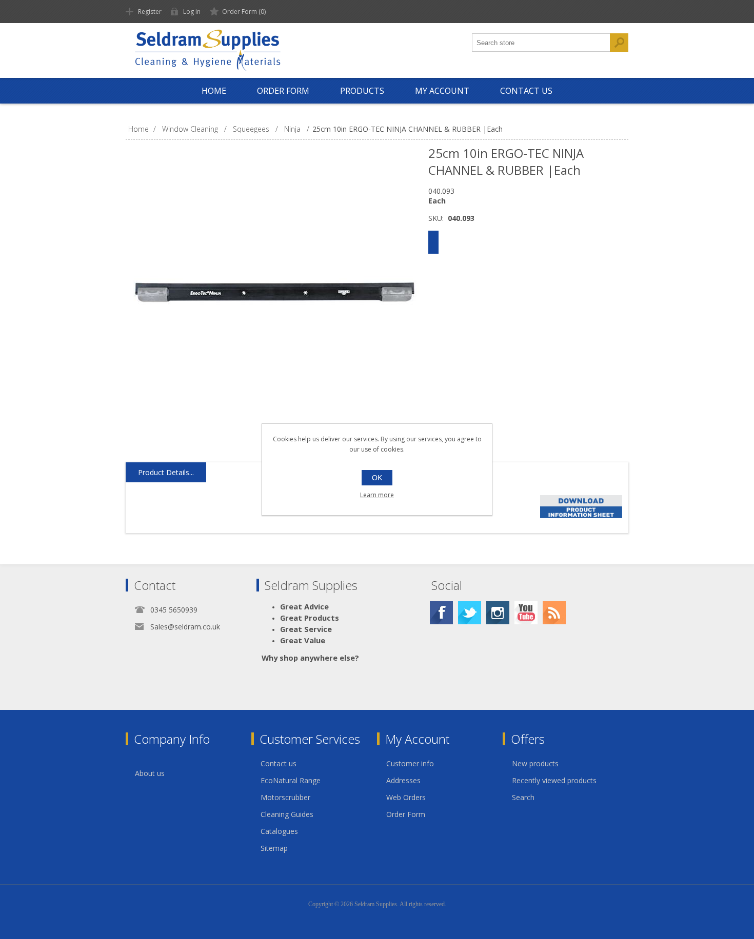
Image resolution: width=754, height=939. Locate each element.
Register (150, 11)
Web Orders (406, 797)
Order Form (405, 814)
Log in (192, 11)
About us (150, 773)
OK (377, 478)
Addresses (403, 780)
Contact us (278, 763)
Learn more (377, 495)
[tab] (166, 472)
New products (535, 763)
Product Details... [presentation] (166, 472)
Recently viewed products (554, 780)
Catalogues (279, 831)
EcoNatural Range (291, 780)
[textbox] (541, 42)
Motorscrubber (285, 797)
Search (523, 797)
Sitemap (274, 848)
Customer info (410, 763)
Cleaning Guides (287, 814)
